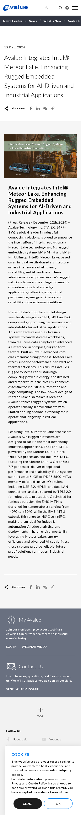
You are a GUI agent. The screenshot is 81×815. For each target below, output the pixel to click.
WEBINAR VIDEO (34, 646)
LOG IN (11, 646)
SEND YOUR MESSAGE (22, 689)
